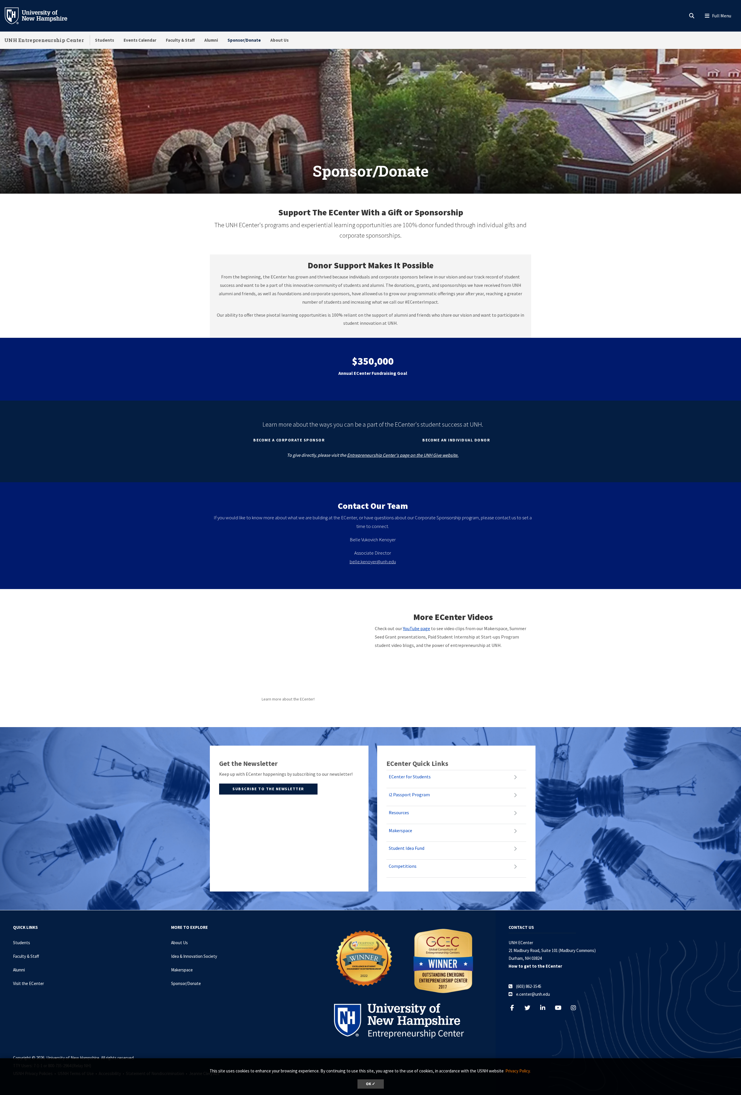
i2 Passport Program (409, 794)
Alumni (211, 40)
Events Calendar (140, 40)
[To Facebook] (515, 1007)
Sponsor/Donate (244, 40)
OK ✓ (370, 1083)
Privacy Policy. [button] (518, 1071)
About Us (279, 40)
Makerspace (400, 830)
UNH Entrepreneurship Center (44, 40)
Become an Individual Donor (456, 440)
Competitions (403, 866)
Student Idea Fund (406, 848)
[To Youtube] (561, 1007)
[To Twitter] (530, 1007)
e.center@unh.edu (533, 994)
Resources (399, 812)
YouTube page (416, 628)
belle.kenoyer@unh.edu (373, 561)
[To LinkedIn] (545, 1007)
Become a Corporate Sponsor (289, 440)
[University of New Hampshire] (40, 15)
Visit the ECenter (28, 983)
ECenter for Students (410, 776)
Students (104, 40)
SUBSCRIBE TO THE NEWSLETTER (268, 788)
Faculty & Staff (180, 40)
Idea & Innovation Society (194, 956)
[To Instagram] (576, 1007)
